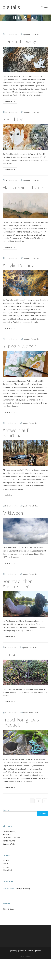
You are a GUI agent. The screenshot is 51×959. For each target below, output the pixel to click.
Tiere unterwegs (20, 41)
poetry (25, 423)
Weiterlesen (11, 102)
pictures (27, 34)
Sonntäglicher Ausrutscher (17, 584)
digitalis (11, 7)
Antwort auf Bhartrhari (16, 433)
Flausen (11, 654)
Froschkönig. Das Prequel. (21, 722)
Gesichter (13, 119)
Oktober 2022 (8, 909)
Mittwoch (13, 513)
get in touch (22, 950)
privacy (38, 950)
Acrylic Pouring (19, 265)
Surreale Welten (20, 346)
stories (25, 712)
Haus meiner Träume (25, 187)
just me (13, 950)
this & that (35, 34)
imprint (30, 950)
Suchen (6, 810)
